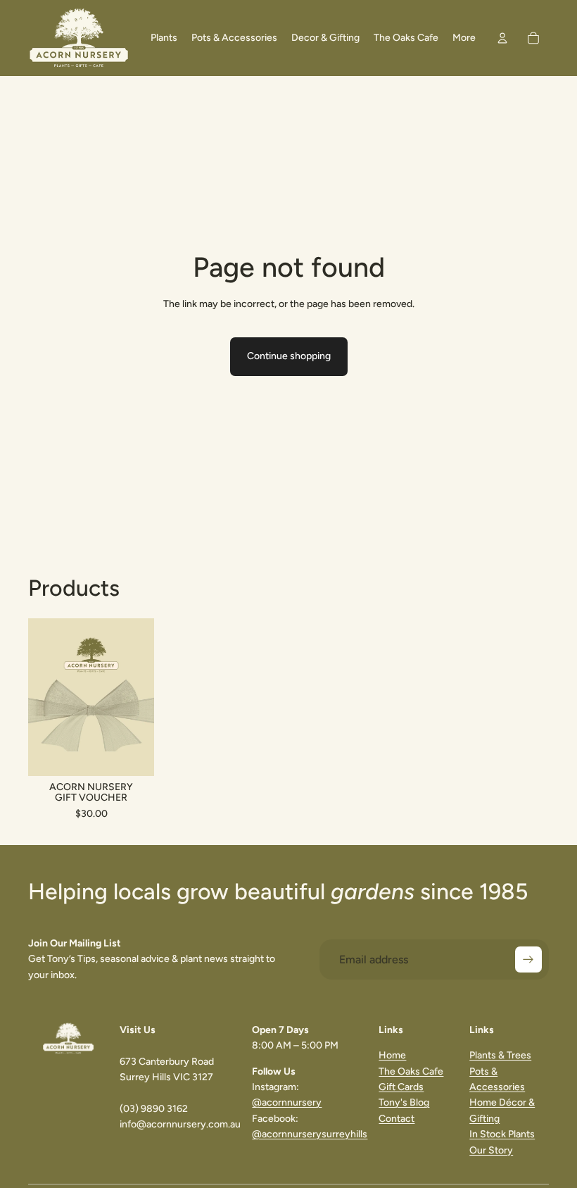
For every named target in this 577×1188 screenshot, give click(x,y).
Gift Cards (401, 1087)
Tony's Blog (404, 1102)
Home (392, 1055)
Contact (396, 1119)
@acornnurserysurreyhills (309, 1134)
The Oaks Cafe (411, 1071)
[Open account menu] (502, 38)
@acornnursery (287, 1102)
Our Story (491, 1150)
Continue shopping (289, 356)
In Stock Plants (502, 1134)
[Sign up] (528, 959)
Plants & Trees (500, 1055)
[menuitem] (464, 38)
